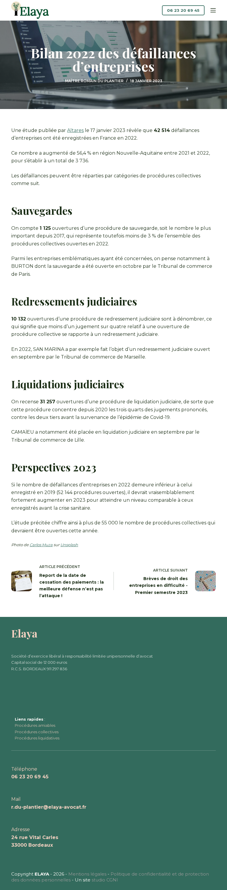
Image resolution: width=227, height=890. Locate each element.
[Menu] (213, 10)
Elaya (24, 633)
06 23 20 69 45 (183, 10)
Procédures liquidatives (37, 738)
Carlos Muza (41, 544)
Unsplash (69, 544)
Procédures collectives (37, 731)
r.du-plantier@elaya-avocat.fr (48, 807)
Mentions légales (87, 874)
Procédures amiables (35, 725)
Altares (75, 130)
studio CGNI (105, 880)
